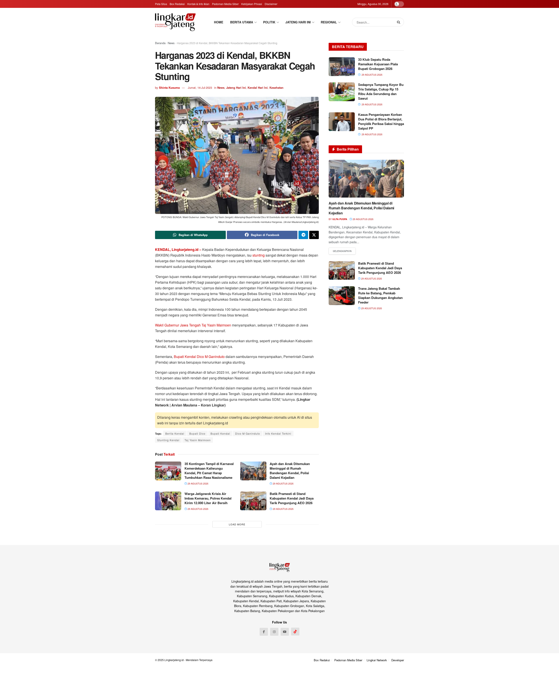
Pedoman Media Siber (225, 4)
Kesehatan (276, 87)
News (171, 43)
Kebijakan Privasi (251, 4)
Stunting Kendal (168, 440)
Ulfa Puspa (339, 219)
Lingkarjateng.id (174, 660)
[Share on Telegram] (303, 235)
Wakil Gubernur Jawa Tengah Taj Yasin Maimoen (193, 325)
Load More (237, 524)
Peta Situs (161, 4)
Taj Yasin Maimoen (198, 440)
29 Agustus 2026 (197, 483)
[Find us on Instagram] (274, 632)
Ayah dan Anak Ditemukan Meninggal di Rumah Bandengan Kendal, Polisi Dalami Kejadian (290, 470)
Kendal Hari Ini (258, 87)
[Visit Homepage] (175, 22)
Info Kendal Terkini (278, 433)
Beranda (160, 43)
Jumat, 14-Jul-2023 (200, 87)
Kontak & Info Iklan (198, 4)
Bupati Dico (197, 433)
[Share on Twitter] (314, 235)
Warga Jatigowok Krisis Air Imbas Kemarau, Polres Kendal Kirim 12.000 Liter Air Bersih (208, 498)
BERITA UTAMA (241, 22)
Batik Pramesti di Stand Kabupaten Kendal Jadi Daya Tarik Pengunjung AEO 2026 (292, 498)
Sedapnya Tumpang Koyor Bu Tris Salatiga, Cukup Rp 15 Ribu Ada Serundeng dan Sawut (381, 91)
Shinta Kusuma (169, 87)
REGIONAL (329, 22)
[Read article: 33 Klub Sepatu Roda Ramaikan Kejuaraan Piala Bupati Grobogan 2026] (342, 66)
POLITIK (269, 22)
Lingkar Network (377, 660)
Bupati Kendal (220, 433)
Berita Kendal (174, 433)
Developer (397, 660)
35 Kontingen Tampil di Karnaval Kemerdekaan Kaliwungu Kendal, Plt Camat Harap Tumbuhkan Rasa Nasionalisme (209, 470)
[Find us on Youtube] (285, 632)
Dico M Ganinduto (247, 433)
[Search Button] (399, 22)
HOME (218, 22)
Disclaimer (271, 4)
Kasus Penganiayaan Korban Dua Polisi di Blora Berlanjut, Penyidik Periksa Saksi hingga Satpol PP (381, 121)
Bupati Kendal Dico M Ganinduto (199, 356)
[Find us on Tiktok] (295, 631)
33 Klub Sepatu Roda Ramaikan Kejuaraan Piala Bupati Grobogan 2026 (378, 64)
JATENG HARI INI (298, 22)
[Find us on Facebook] (264, 632)
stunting (259, 255)
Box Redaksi (177, 4)
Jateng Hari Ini (236, 87)
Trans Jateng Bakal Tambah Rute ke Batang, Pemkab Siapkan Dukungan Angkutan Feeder (380, 295)
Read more (342, 251)
